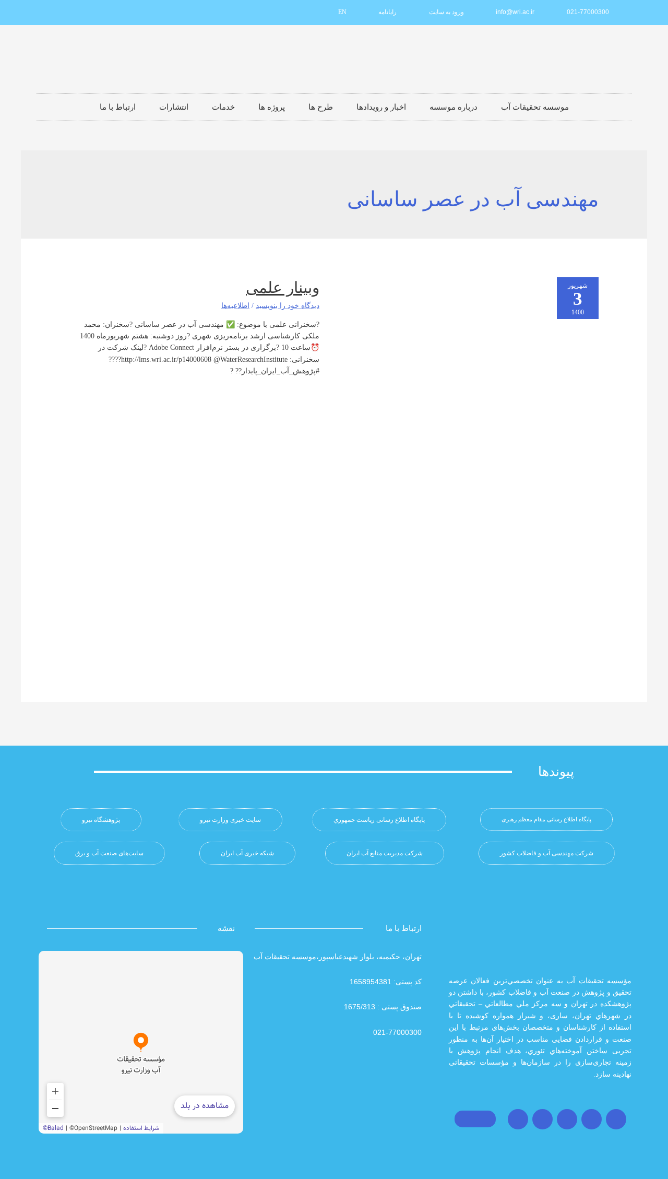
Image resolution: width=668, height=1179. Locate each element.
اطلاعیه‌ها (235, 306)
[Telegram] (567, 1119)
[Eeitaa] (85, 12)
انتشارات (173, 107)
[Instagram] (616, 1119)
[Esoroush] (68, 12)
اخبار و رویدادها (381, 107)
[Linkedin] (103, 12)
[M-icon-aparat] (120, 12)
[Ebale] (51, 12)
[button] (546, 819)
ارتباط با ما (118, 107)
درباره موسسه (454, 107)
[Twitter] (591, 1119)
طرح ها (320, 107)
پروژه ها (271, 107)
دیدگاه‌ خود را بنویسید (287, 306)
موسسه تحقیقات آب (535, 107)
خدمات (223, 107)
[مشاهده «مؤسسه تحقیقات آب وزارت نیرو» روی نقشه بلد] (141, 1042)
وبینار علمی (282, 287)
